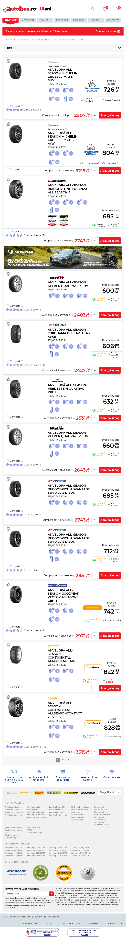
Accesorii (62, 20)
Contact (113, 20)
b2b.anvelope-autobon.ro (47, 916)
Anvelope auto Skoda (36, 817)
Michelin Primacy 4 (79, 810)
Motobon (27, 20)
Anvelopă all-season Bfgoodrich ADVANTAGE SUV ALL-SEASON (69, 489)
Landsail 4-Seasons (58, 815)
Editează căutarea (105, 31)
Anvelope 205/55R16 (14, 848)
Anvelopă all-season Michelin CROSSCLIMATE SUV (62, 75)
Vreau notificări (30, 923)
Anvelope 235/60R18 (58, 850)
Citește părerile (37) (35, 746)
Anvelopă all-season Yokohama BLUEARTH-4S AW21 (69, 333)
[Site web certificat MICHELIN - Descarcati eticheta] (16, 880)
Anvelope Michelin (13, 807)
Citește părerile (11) (34, 109)
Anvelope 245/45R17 (36, 856)
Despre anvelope (34, 832)
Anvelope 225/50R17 (36, 850)
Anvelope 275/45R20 (80, 853)
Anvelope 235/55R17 (36, 853)
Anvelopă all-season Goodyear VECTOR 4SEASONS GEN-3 (63, 595)
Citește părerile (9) (34, 365)
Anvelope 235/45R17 (36, 848)
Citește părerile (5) (34, 630)
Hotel (96, 20)
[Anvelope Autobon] (27, 9)
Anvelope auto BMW (36, 815)
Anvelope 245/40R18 (58, 856)
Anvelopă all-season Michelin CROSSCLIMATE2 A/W (62, 138)
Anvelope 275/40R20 (80, 850)
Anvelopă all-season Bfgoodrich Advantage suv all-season (69, 538)
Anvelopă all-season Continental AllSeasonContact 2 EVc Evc (65, 710)
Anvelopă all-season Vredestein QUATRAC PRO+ (67, 388)
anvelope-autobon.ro (20, 916)
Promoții (78, 20)
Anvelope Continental (14, 812)
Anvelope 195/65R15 (13, 853)
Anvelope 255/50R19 (80, 848)
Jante (44, 20)
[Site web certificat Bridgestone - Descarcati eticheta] (87, 880)
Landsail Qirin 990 (57, 807)
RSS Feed (93, 923)
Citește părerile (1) (34, 309)
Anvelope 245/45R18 (58, 853)
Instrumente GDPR (71, 923)
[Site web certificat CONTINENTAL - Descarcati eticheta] (63, 880)
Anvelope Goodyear (13, 815)
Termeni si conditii (115, 923)
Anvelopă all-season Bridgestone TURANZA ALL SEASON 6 (67, 189)
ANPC (49, 923)
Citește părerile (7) (34, 235)
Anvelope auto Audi (35, 812)
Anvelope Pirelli (12, 810)
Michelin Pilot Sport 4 (80, 807)
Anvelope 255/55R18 (58, 848)
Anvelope (11, 20)
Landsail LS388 (56, 812)
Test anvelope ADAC (14, 827)
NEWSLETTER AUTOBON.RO (22, 889)
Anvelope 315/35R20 (80, 856)
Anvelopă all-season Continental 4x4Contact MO (61, 656)
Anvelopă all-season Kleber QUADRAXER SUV (68, 284)
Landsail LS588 (56, 810)
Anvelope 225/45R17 (14, 850)
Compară (15, 106)
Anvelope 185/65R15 (13, 856)
